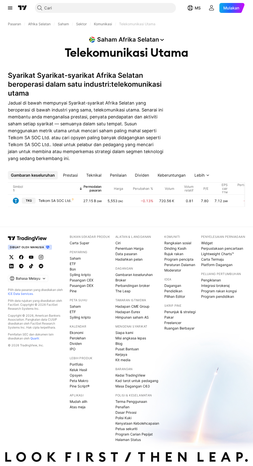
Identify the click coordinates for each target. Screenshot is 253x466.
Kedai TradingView (130, 375)
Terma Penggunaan (131, 401)
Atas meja (77, 407)
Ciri (118, 243)
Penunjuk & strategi (180, 312)
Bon (73, 269)
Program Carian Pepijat (134, 434)
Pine (73, 291)
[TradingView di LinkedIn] (11, 266)
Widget (207, 243)
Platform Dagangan (216, 265)
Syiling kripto (80, 275)
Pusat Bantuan (127, 349)
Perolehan (78, 338)
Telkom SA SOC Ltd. (55, 200)
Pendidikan (173, 291)
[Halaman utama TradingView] (27, 238)
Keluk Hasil (78, 370)
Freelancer (172, 323)
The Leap (123, 291)
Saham (75, 258)
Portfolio (76, 364)
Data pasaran (126, 254)
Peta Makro (79, 381)
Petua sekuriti (126, 429)
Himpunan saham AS (132, 317)
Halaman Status (128, 440)
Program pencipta (178, 259)
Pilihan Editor (174, 296)
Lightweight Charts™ (217, 254)
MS (198, 7)
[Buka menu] (10, 8)
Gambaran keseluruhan (134, 275)
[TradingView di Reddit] (41, 266)
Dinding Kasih (175, 248)
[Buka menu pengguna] (211, 8)
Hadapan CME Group (132, 306)
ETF (73, 264)
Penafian (122, 407)
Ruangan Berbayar (179, 328)
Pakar (169, 317)
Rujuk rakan (173, 254)
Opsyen (76, 375)
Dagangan (172, 285)
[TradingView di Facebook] (21, 257)
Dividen (76, 343)
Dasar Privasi (125, 412)
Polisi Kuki (123, 418)
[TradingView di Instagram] (41, 257)
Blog (119, 343)
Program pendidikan (217, 296)
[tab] (33, 175)
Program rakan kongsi (219, 291)
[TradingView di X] (11, 257)
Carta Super (79, 243)
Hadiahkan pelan (129, 259)
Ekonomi (76, 332)
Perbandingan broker (132, 285)
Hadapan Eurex (127, 312)
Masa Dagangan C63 (132, 386)
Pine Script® (79, 386)
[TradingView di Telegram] (21, 266)
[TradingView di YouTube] (31, 257)
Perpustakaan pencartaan (222, 248)
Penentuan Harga (129, 248)
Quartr (34, 338)
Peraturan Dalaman (179, 265)
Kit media (122, 360)
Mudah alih (78, 401)
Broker (120, 280)
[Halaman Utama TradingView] (22, 7)
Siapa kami (124, 332)
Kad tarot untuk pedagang (136, 381)
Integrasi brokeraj (215, 285)
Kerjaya (121, 354)
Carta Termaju (212, 259)
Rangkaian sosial (177, 243)
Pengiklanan (211, 280)
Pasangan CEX (81, 280)
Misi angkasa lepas (130, 338)
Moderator (172, 270)
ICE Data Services (20, 294)
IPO (73, 349)
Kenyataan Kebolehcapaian (137, 423)
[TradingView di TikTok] (31, 266)
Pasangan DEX (81, 285)
